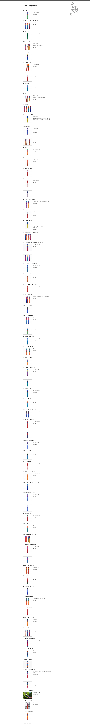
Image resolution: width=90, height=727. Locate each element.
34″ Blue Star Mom (28, 168)
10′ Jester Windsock (28, 680)
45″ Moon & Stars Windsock (30, 263)
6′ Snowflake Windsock (29, 586)
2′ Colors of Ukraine (28, 114)
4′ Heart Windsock (27, 461)
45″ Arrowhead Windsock (29, 253)
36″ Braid (25, 93)
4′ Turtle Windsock (27, 523)
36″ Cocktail (26, 10)
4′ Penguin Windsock (28, 440)
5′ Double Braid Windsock (29, 544)
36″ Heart (25, 178)
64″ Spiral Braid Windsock (29, 555)
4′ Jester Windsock (27, 294)
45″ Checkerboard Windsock (30, 232)
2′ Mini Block (26, 41)
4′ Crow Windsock (27, 388)
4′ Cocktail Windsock (28, 325)
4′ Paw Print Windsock (28, 450)
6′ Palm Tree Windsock (29, 617)
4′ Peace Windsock (27, 357)
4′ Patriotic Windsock (28, 419)
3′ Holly (25, 209)
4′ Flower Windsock (28, 346)
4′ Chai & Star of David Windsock (31, 482)
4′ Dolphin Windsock (28, 336)
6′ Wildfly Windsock (28, 648)
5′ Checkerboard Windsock (30, 534)
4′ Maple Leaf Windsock (29, 273)
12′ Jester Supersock (28, 711)
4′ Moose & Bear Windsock (30, 409)
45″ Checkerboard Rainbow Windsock (33, 242)
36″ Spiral (25, 104)
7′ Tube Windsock (27, 659)
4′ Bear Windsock (27, 305)
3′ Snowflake (26, 126)
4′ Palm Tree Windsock (29, 471)
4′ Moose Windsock (28, 398)
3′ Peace (25, 136)
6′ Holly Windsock (27, 575)
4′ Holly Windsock (27, 513)
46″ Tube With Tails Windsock (30, 20)
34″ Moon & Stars (27, 83)
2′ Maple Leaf (26, 157)
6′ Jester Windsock (27, 627)
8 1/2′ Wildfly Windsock (29, 669)
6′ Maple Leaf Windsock (29, 565)
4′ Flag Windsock (27, 430)
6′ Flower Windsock (28, 596)
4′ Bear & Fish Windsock (29, 315)
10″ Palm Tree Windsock (29, 700)
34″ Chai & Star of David (29, 199)
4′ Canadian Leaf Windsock (30, 284)
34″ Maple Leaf (27, 62)
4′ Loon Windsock (27, 378)
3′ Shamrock (26, 31)
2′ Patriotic (25, 189)
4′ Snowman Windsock (29, 502)
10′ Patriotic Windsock (28, 690)
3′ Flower (25, 147)
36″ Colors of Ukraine (28, 220)
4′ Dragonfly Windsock (29, 367)
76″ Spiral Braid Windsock (29, 638)
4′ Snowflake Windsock (29, 492)
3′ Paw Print (26, 52)
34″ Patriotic (26, 72)
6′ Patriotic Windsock (28, 607)
